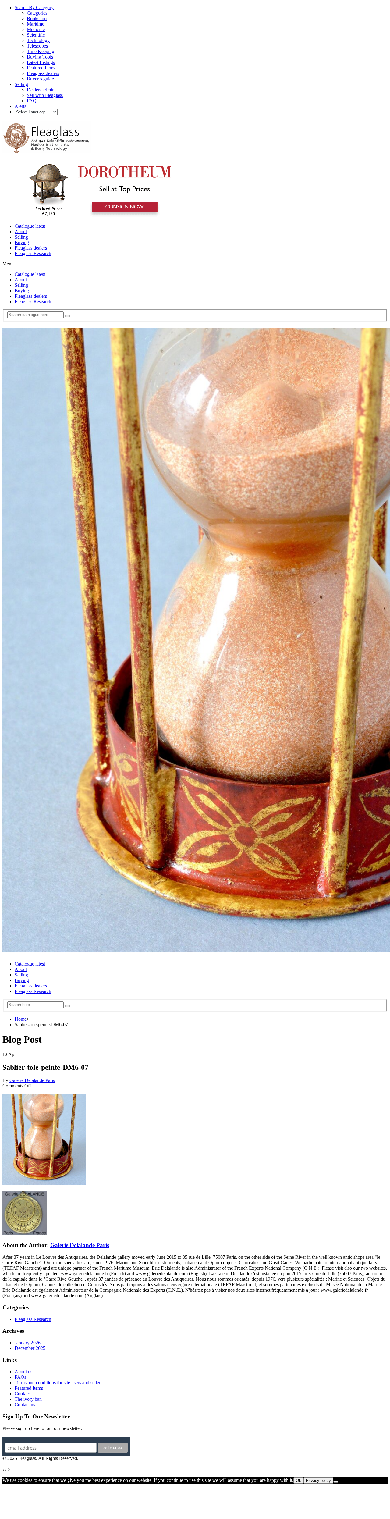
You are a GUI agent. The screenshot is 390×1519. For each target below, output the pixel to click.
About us (23, 1371)
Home (21, 1019)
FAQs (20, 1377)
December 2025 (30, 1348)
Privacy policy (318, 1480)
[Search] (67, 316)
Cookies (22, 1393)
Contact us (25, 1404)
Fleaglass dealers (31, 248)
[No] (335, 1482)
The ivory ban (28, 1399)
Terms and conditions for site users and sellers (58, 1382)
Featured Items (29, 1388)
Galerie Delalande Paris (32, 1080)
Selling (21, 237)
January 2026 (28, 1342)
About (21, 231)
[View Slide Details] (99, 215)
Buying (22, 242)
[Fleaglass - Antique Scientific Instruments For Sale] (46, 149)
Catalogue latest (30, 226)
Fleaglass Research (33, 253)
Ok (298, 1480)
